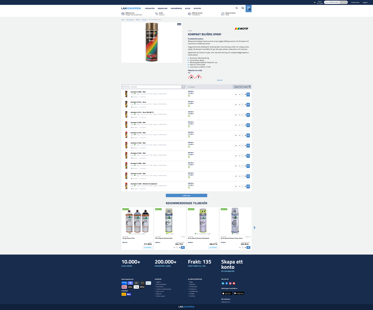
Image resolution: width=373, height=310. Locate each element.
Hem (122, 19)
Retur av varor (160, 291)
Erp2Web (192, 294)
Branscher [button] (162, 8)
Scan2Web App (194, 291)
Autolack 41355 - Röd (138, 153)
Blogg (187, 8)
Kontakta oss (193, 289)
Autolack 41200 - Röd (138, 122)
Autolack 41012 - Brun (138, 102)
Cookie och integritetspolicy (163, 289)
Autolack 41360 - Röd (138, 163)
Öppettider (192, 284)
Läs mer (219, 80)
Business (343, 2)
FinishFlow (192, 296)
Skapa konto (355, 2)
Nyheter (197, 8)
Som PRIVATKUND (332, 2)
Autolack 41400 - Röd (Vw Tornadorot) (144, 184)
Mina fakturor (160, 286)
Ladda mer (186, 195)
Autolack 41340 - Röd (138, 143)
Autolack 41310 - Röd (138, 133)
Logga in (158, 282)
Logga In (365, 2)
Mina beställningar (161, 284)
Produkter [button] (150, 8)
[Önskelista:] (242, 8)
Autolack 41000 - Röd (138, 92)
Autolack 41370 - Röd (138, 173)
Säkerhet (143, 97)
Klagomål (158, 294)
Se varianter (147, 247)
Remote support (160, 296)
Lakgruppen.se (225, 302)
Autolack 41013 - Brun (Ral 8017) (142, 112)
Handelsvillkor (193, 286)
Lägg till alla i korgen (241, 87)
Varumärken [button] (176, 8)
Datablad (135, 97)
